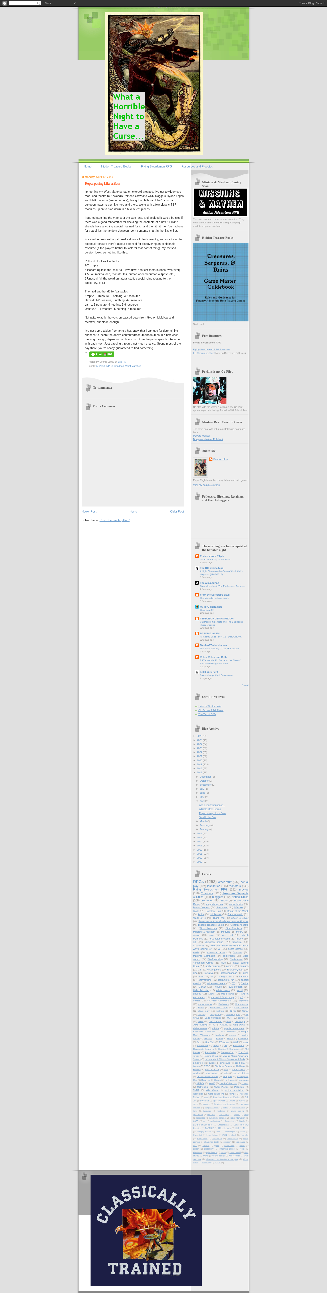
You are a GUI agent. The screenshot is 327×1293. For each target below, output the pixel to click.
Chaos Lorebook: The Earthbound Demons (222, 586)
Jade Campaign (213, 1018)
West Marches (133, 366)
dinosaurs (225, 1063)
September (206, 784)
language (207, 1111)
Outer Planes (221, 1087)
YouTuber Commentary (219, 1000)
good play (239, 1063)
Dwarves (205, 1080)
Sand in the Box (207, 817)
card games (238, 1069)
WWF (235, 1042)
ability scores (200, 1028)
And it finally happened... (212, 805)
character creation (220, 938)
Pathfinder (210, 1052)
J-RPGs (200, 1083)
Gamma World (235, 914)
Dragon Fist (225, 976)
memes (230, 966)
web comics (234, 1156)
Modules (225, 931)
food (195, 1145)
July (202, 788)
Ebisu (201, 1007)
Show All (245, 685)
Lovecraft (204, 1101)
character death (211, 1142)
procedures (224, 1114)
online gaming (237, 1111)
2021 (200, 756)
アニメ (218, 1163)
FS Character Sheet (204, 353)
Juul (226, 1069)
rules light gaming (217, 1118)
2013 (200, 845)
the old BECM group (222, 997)
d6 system (215, 1014)
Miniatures (216, 914)
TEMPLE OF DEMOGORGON (217, 618)
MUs (223, 962)
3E (213, 1024)
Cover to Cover (239, 918)
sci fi (239, 990)
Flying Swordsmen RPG (156, 166)
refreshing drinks (227, 1149)
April (202, 801)
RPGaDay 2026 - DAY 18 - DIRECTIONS (221, 636)
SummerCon (227, 1052)
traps (216, 1045)
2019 (200, 764)
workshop (206, 1163)
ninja (211, 935)
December (206, 776)
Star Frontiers (234, 928)
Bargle (219, 1038)
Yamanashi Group (203, 962)
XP (219, 949)
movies (243, 889)
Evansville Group (219, 1007)
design (196, 935)
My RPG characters (211, 606)
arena (195, 1104)
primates (211, 1114)
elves (225, 1108)
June (203, 792)
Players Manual (201, 435)
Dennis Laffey (220, 459)
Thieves (217, 986)
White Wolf (202, 1139)
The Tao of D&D (207, 714)
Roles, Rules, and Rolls (213, 657)
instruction (198, 1094)
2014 (200, 841)
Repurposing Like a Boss (212, 813)
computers (243, 1018)
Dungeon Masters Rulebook (208, 439)
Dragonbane (223, 1125)
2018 (200, 768)
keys (195, 1111)
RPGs (109, 366)
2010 (200, 857)
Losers (245, 1083)
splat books (211, 1152)
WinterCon (217, 1139)
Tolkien (201, 1014)
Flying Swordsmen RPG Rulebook (211, 349)
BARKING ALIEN (210, 633)
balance (206, 1104)
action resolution (234, 1090)
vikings (232, 1094)
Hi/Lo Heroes (224, 1128)
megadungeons (214, 904)
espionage (240, 1142)
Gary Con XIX (207, 610)
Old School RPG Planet (211, 710)
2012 (200, 849)
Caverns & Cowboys (203, 1049)
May (202, 797)
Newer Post (89, 511)
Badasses (223, 1004)
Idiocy (239, 938)
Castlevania (236, 959)
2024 (200, 744)
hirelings (220, 1035)
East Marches (228, 1031)
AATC (195, 1121)
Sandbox (119, 366)
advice (215, 1028)
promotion (207, 900)
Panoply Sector (204, 1132)
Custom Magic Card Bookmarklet (216, 675)
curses (212, 1063)
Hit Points (229, 1080)
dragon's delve (212, 1108)
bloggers (217, 897)
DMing (230, 1038)
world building (200, 1024)
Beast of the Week (237, 911)
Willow (242, 1101)
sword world (235, 1152)
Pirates (196, 1000)
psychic (236, 1114)
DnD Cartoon (215, 1021)
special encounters (234, 1028)
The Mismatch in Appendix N (214, 598)
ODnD (245, 1011)
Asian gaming (214, 969)
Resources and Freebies (197, 166)
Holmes (197, 1069)
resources (200, 1118)
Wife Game (212, 1090)
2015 (200, 837)
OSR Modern (241, 1007)
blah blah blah (201, 990)
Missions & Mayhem (204, 931)
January (204, 829)
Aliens (211, 994)
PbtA (218, 1132)
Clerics (244, 983)
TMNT (196, 1090)
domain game (233, 1014)
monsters (235, 886)
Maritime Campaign (204, 955)
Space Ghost (219, 1101)
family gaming (212, 966)
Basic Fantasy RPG (203, 1125)
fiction (201, 914)
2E (211, 976)
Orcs (198, 1042)
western (208, 1038)
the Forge (240, 1021)
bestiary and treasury (224, 1104)
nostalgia (221, 1111)
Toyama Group (211, 1056)
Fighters (220, 1011)
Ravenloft (197, 1135)
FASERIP (209, 1128)
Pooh (242, 1132)
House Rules (240, 897)
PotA (201, 976)
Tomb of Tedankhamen (213, 645)
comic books (236, 904)
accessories (232, 1139)
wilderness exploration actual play (222, 1159)
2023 (200, 748)
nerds (242, 1145)
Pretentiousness (228, 973)
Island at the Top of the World (215, 559)
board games (235, 949)
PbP (228, 1021)
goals (216, 1145)
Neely (245, 1128)
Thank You (219, 918)
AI (204, 1121)
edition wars (223, 990)
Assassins (229, 1121)
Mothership (202, 1087)
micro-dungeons (216, 1094)
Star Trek (210, 1042)
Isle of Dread (212, 1069)
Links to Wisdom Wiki (209, 706)
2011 (200, 853)
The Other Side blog (212, 568)
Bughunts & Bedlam (204, 1031)
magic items (227, 994)
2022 (200, 752)
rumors (232, 1035)
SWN (224, 1135)
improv (196, 1066)
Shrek (233, 1135)
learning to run (226, 979)
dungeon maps (214, 942)
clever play (204, 1011)
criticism (227, 1142)
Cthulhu (224, 1024)
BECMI (224, 900)
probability (209, 1149)
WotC (196, 911)
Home (87, 166)
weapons (227, 1076)
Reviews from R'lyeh (212, 556)
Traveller (244, 1135)
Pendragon (230, 1132)
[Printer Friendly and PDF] (101, 357)
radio (246, 1114)
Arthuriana (215, 1121)
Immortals (243, 1080)
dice (195, 973)
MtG (237, 1128)
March (203, 821)
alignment (243, 1000)
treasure (237, 942)
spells (196, 952)
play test (227, 935)
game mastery (212, 1073)
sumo (223, 1152)
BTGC (207, 1066)
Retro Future (212, 1135)
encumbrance (238, 1108)
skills (226, 1073)
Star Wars (222, 907)
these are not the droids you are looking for (223, 921)
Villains (232, 1101)
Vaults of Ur (199, 918)
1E (199, 969)
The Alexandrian (209, 583)
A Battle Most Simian (210, 809)
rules (245, 973)
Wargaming (239, 1024)
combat (197, 1073)
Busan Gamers (201, 907)
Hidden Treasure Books (116, 166)
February (205, 825)
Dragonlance (241, 1004)
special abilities (240, 1073)
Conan (202, 986)
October (204, 780)
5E (225, 1045)
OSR (229, 1018)
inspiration (213, 886)
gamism (205, 1145)
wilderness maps (216, 983)
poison (196, 1149)
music (201, 1021)
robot (242, 1149)
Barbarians (238, 1045)
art (194, 942)
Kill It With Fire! (209, 672)
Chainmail (198, 945)
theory (239, 931)
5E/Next (100, 366)
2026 (200, 736)
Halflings (240, 1066)
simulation (197, 1152)
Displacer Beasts (223, 1066)
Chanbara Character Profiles (226, 1097)
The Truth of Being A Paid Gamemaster (220, 648)
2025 (200, 740)
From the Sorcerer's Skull (215, 594)
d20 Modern (235, 986)
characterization (216, 952)
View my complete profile (206, 485)
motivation (202, 1045)
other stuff (225, 882)
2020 (200, 760)
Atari (206, 1097)
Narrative (209, 973)
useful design (218, 1156)
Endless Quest (235, 969)
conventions (205, 979)
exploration (229, 955)
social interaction (237, 1118)
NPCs (233, 1011)
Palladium (239, 1087)
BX (233, 983)
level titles (229, 1145)
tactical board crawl (207, 1076)
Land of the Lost (228, 1083)
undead (197, 993)
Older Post (177, 511)
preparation (198, 1114)
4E (241, 997)
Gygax (217, 1080)
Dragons (237, 952)
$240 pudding (215, 959)
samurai (244, 966)
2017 (200, 772)
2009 (200, 861)
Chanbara (207, 893)
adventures (199, 1063)
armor (245, 1042)
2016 (200, 833)
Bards (242, 1121)
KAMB (212, 1083)
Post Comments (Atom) (115, 520)
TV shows (224, 1042)
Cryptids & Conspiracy (229, 1049)
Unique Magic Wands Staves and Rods (225, 1059)
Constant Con (213, 911)
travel (205, 1156)
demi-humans (205, 1004)
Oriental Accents (239, 924)
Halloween (243, 1038)
